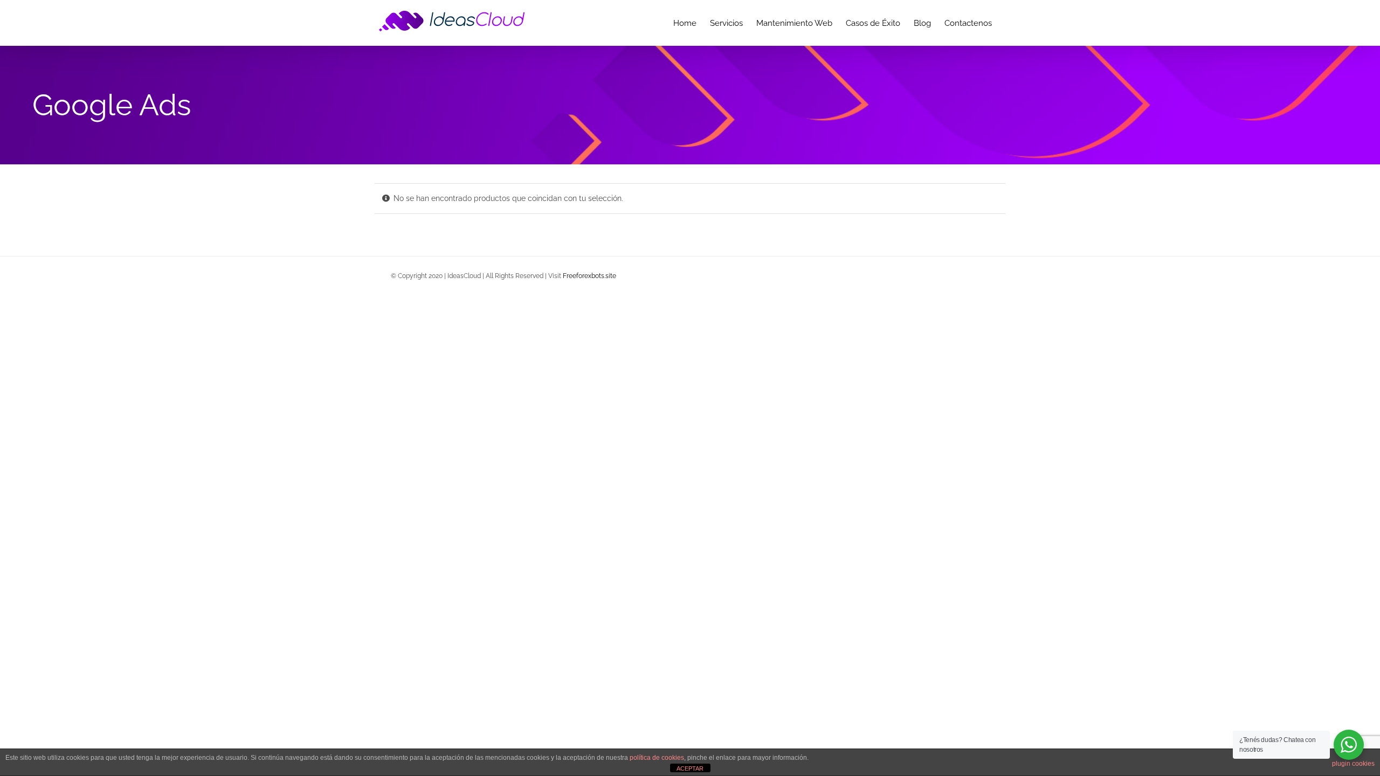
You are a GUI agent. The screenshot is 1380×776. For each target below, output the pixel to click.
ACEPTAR (690, 768)
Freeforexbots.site (589, 276)
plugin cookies (1353, 763)
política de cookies (657, 757)
